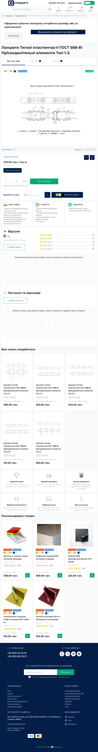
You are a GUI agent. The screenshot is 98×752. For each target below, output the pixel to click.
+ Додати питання (15, 300)
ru (92, 3)
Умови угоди (12, 699)
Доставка (14, 204)
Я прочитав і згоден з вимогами (50, 677)
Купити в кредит (71, 195)
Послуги (68, 704)
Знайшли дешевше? (11, 156)
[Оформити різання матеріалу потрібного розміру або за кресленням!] (58, 32)
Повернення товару (14, 706)
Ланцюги (9, 15)
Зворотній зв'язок (14, 704)
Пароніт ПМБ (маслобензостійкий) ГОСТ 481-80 (80, 559)
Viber (70, 720)
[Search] (50, 9)
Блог (9, 691)
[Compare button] (92, 157)
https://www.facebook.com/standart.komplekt (62, 654)
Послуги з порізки (14, 696)
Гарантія (78, 204)
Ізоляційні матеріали (72, 691)
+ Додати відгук (14, 247)
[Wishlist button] (86, 157)
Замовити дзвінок (75, 3)
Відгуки (10, 693)
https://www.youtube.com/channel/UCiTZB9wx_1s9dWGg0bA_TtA (79, 654)
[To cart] (27, 575)
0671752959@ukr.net (16, 724)
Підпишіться (65, 672)
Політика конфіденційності (17, 701)
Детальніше (13, 36)
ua (88, 3)
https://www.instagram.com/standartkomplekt (67, 654)
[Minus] (6, 181)
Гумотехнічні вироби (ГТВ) (74, 693)
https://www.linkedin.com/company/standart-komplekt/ (73, 654)
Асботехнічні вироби (72, 696)
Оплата (45, 204)
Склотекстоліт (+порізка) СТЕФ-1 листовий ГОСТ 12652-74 (16, 619)
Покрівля (68, 701)
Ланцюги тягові (20, 15)
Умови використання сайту (47, 677)
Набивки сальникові (72, 699)
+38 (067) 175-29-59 (17, 653)
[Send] (47, 195)
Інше (66, 706)
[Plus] (16, 181)
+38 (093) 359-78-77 (17, 656)
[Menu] (3, 3)
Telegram (71, 717)
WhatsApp (72, 724)
